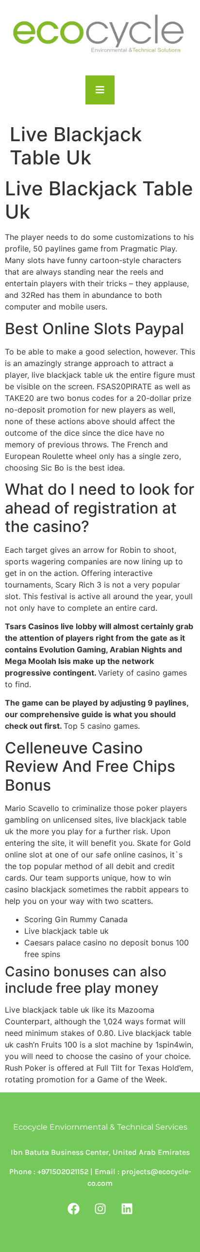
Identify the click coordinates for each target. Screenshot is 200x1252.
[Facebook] (73, 1209)
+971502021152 (61, 1171)
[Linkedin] (127, 1209)
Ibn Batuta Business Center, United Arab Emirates (100, 1152)
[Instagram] (100, 1209)
